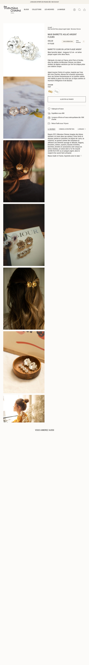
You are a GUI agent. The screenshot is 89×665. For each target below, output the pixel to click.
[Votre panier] (84, 10)
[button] (26, 9)
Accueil (50, 27)
